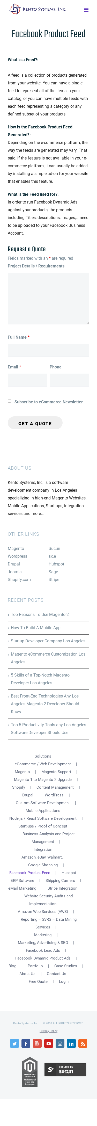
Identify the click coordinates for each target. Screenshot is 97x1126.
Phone (56, 367)
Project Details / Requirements (36, 266)
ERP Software (22, 880)
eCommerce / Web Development (43, 764)
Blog (12, 966)
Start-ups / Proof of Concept (42, 826)
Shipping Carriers (60, 880)
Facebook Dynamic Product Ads (43, 958)
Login (64, 981)
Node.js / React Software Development (43, 818)
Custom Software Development (43, 803)
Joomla (15, 571)
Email (14, 367)
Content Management (55, 787)
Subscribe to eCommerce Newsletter (48, 401)
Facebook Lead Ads (43, 950)
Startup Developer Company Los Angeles (48, 640)
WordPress (54, 795)
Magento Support (56, 771)
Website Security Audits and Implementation (48, 900)
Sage (53, 571)
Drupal (14, 564)
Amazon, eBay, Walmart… (42, 857)
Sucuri (54, 548)
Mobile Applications (43, 810)
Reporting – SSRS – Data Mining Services (49, 923)
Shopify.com (19, 579)
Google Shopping (43, 865)
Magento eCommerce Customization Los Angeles (48, 658)
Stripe (54, 579)
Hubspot (56, 564)
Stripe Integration (62, 888)
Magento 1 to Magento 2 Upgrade (43, 779)
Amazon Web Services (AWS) (43, 911)
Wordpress (17, 556)
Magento (16, 548)
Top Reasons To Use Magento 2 (40, 614)
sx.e (52, 556)
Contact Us (56, 973)
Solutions (43, 756)
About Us (27, 973)
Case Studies (65, 966)
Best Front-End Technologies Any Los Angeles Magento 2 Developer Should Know (45, 704)
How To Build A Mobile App (36, 627)
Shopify (18, 787)
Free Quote (38, 981)
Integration (43, 849)
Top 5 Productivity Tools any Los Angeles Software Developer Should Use (48, 728)
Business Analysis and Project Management (49, 838)
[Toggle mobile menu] (86, 9)
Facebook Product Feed (29, 872)
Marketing (42, 935)
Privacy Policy (48, 1031)
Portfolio (35, 966)
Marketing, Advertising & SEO (43, 942)
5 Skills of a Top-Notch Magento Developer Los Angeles (40, 679)
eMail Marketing (22, 888)
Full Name (18, 337)
